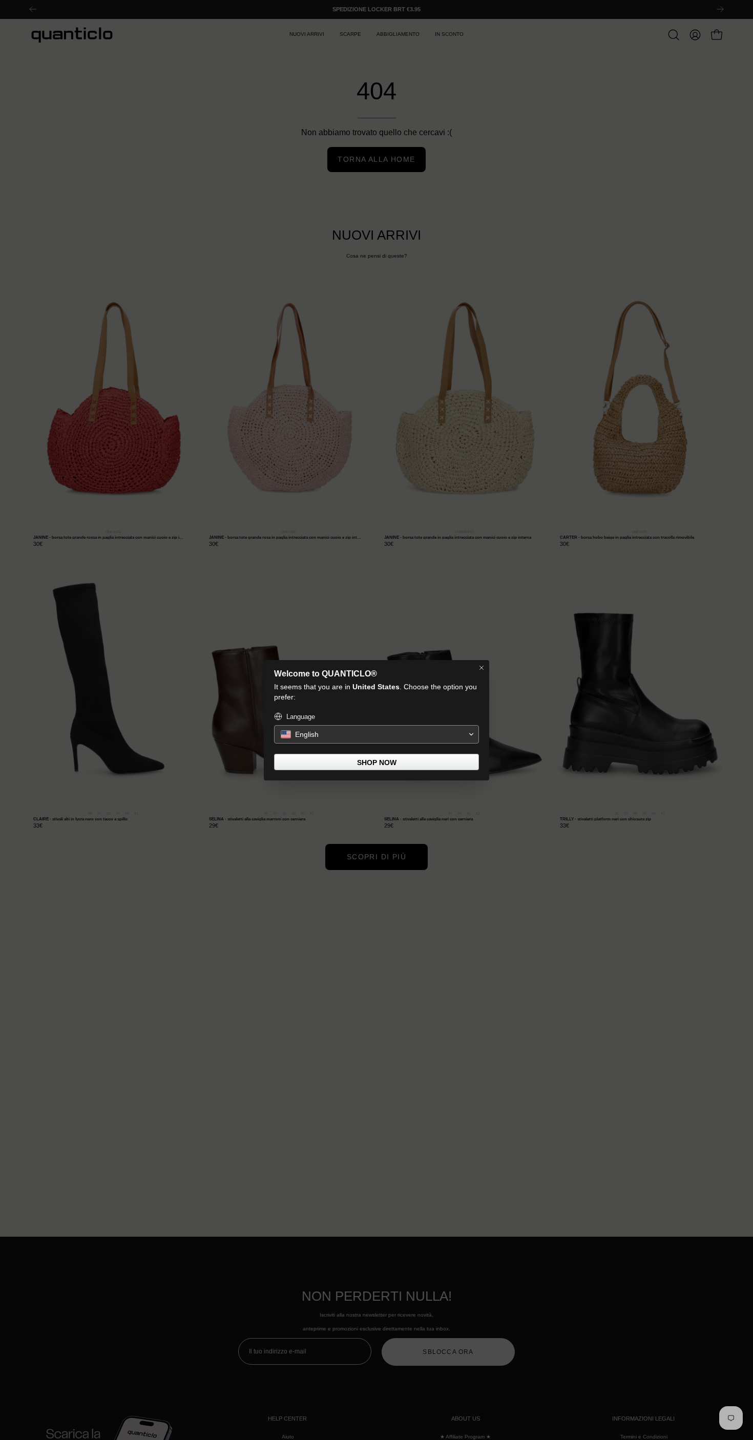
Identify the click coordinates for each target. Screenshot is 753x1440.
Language (300, 717)
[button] (376, 734)
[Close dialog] (481, 667)
